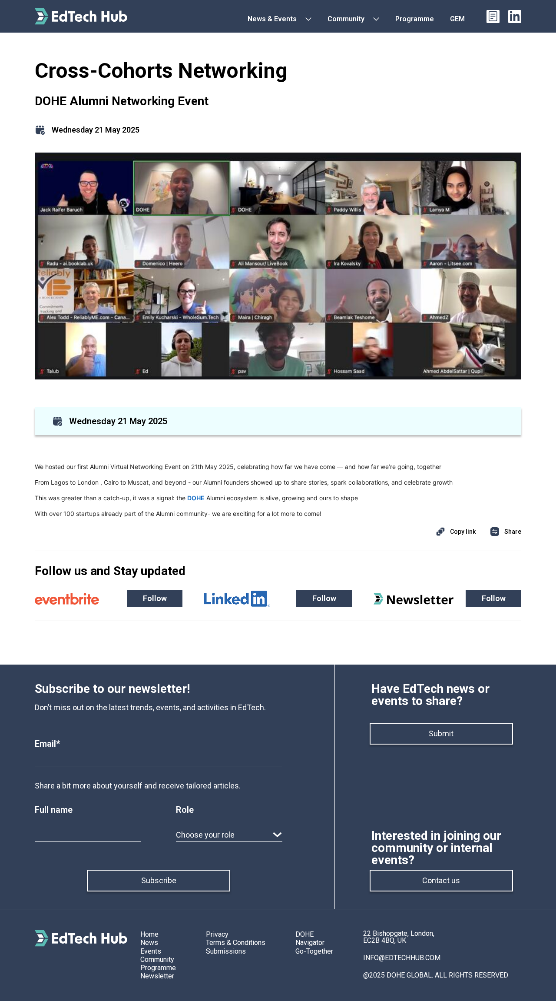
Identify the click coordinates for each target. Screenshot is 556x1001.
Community (157, 959)
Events (150, 951)
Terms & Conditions (235, 942)
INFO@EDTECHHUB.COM (401, 958)
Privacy (217, 934)
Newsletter (157, 976)
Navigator (309, 942)
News (149, 942)
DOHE (304, 934)
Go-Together (314, 951)
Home (149, 934)
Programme (158, 968)
